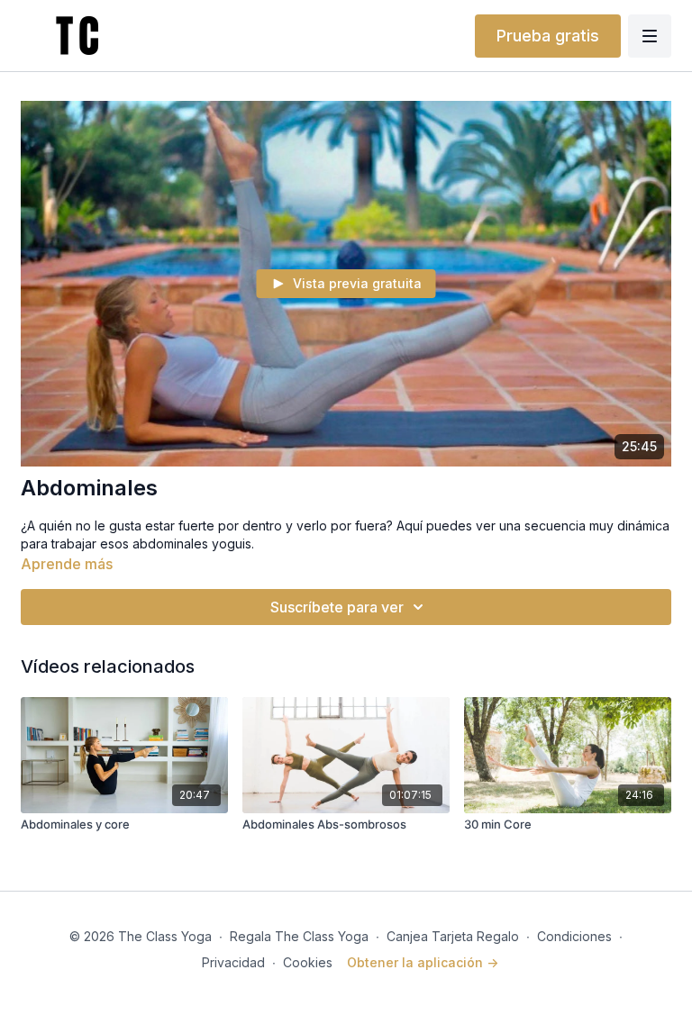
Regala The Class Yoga (299, 936)
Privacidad (233, 962)
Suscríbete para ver (337, 607)
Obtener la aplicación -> (422, 962)
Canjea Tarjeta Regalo (453, 936)
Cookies (307, 962)
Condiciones (574, 936)
